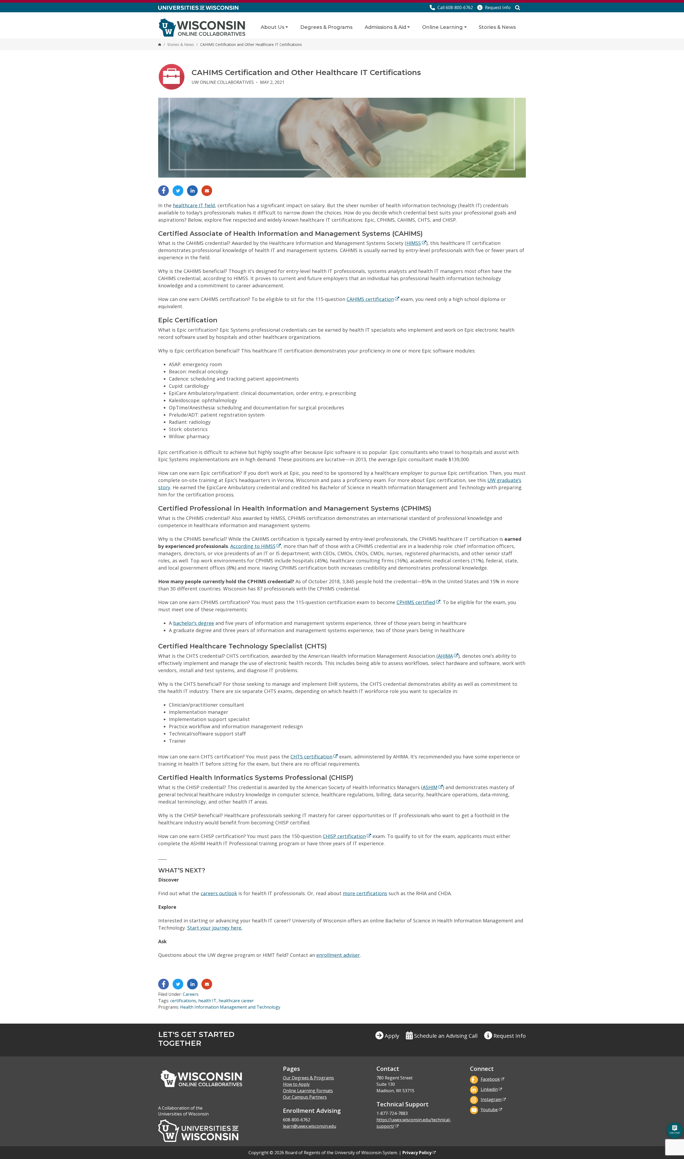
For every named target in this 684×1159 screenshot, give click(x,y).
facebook (490, 1079)
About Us (272, 27)
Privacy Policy (417, 1153)
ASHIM (430, 787)
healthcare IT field (194, 205)
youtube (489, 1110)
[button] (494, 7)
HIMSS (413, 243)
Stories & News (497, 27)
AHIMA (445, 656)
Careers (191, 994)
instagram (491, 1099)
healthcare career (236, 1001)
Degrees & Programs (326, 27)
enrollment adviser (338, 955)
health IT (207, 1001)
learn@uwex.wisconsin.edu (309, 1126)
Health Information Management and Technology (230, 1007)
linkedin (489, 1089)
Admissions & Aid (385, 27)
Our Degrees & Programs (308, 1078)
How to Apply (296, 1084)
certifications (183, 1001)
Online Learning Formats (308, 1091)
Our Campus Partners (305, 1097)
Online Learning (442, 27)
